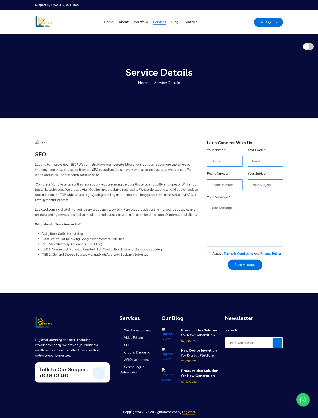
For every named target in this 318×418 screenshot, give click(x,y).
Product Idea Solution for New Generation (199, 332)
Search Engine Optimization (131, 369)
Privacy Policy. (270, 254)
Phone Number (219, 173)
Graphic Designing (137, 352)
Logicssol (188, 412)
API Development (136, 360)
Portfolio (141, 22)
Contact (190, 22)
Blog (174, 22)
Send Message (245, 265)
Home (109, 22)
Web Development (137, 330)
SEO (127, 345)
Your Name (216, 150)
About (124, 22)
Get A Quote (268, 22)
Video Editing (133, 338)
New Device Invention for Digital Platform (199, 352)
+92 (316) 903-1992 (65, 5)
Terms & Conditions (238, 254)
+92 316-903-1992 (53, 375)
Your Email (257, 150)
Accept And (246, 254)
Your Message (218, 197)
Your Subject (258, 173)
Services (159, 22)
